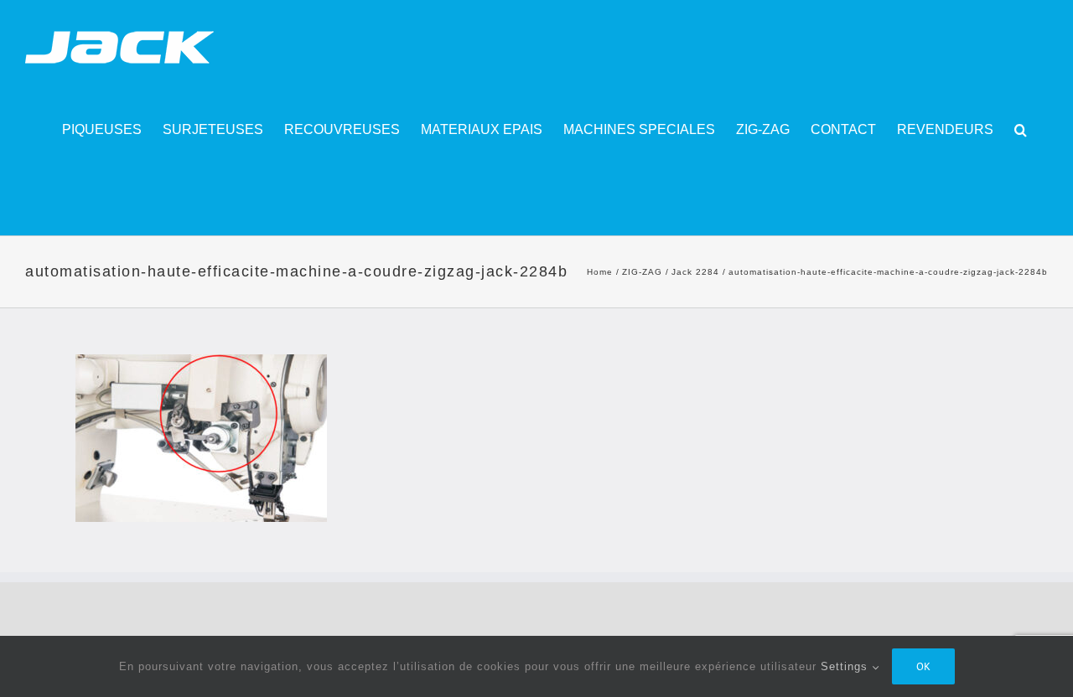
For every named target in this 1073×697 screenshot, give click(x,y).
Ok (923, 666)
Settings (846, 666)
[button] (1020, 130)
